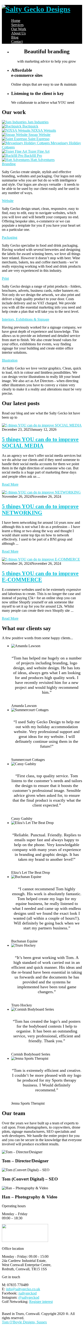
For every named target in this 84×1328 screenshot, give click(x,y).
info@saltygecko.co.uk (23, 1289)
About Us (18, 33)
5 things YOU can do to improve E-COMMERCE (40, 576)
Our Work (18, 29)
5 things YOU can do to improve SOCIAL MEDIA (40, 442)
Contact (17, 42)
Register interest (41, 1302)
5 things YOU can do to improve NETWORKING (40, 509)
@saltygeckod (28, 1297)
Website (8, 201)
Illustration (10, 360)
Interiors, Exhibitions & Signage (25, 319)
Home (15, 21)
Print (5, 278)
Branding (9, 164)
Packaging (9, 237)
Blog (14, 37)
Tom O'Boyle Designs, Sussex (24, 1322)
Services (17, 25)
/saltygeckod (27, 1293)
